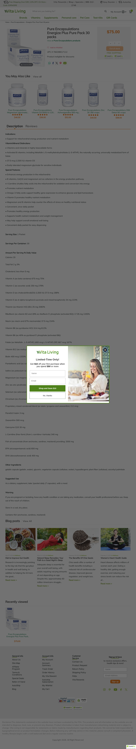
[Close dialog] (105, 350)
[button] (131, 747)
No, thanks (47, 396)
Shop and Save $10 (47, 388)
